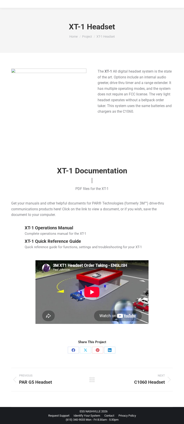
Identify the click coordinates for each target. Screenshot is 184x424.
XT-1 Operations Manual (49, 227)
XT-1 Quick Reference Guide (53, 241)
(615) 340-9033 (75, 419)
